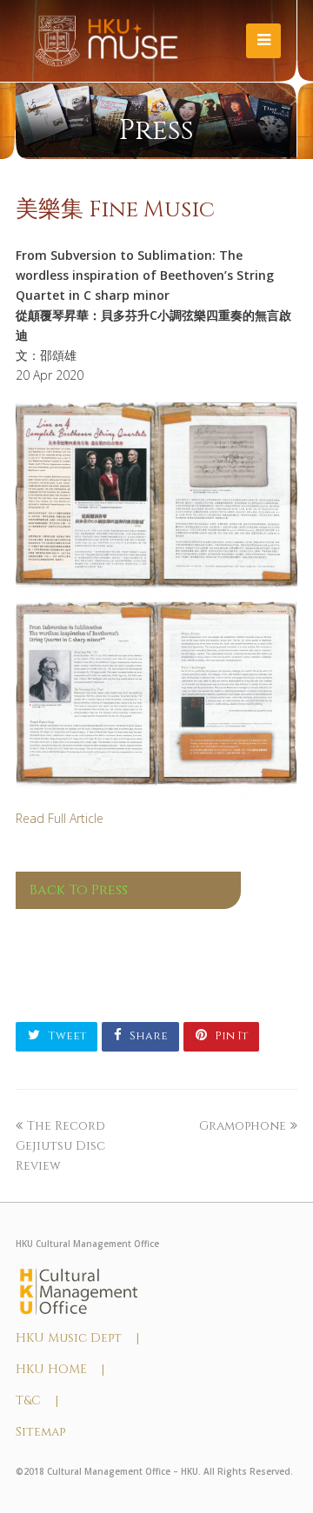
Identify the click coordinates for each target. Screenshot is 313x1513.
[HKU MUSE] (106, 40)
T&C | (37, 1400)
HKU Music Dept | (77, 1338)
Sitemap (40, 1431)
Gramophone (242, 1126)
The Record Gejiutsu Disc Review (60, 1146)
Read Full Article (59, 818)
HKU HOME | (60, 1369)
